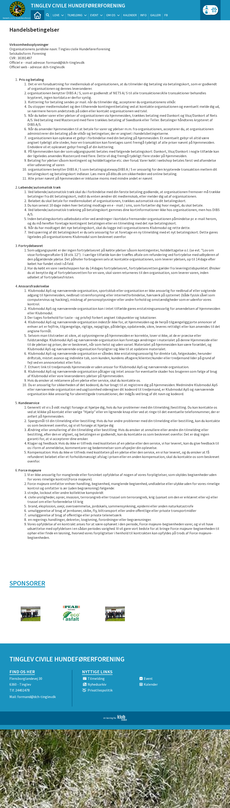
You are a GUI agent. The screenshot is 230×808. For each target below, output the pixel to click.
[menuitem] (37, 15)
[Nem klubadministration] (115, 719)
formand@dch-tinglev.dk (36, 696)
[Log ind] (213, 10)
